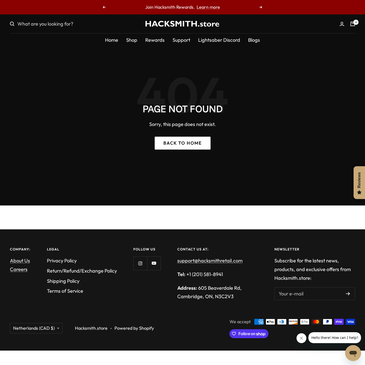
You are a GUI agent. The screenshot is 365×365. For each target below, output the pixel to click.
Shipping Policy (63, 281)
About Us (20, 260)
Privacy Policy (62, 260)
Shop (131, 40)
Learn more (208, 7)
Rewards (155, 40)
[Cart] (352, 24)
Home (111, 40)
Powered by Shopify (134, 328)
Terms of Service (65, 291)
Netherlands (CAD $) (34, 328)
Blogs (254, 40)
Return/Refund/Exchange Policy (82, 271)
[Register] (348, 293)
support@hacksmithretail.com (210, 260)
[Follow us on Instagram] (140, 263)
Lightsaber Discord (219, 40)
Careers (19, 269)
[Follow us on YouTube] (154, 263)
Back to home (182, 143)
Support (181, 40)
